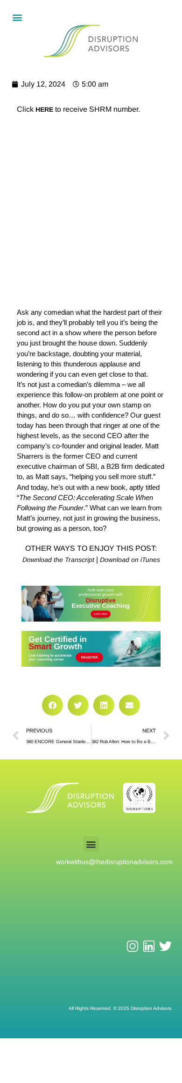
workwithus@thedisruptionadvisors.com (114, 862)
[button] (17, 17)
